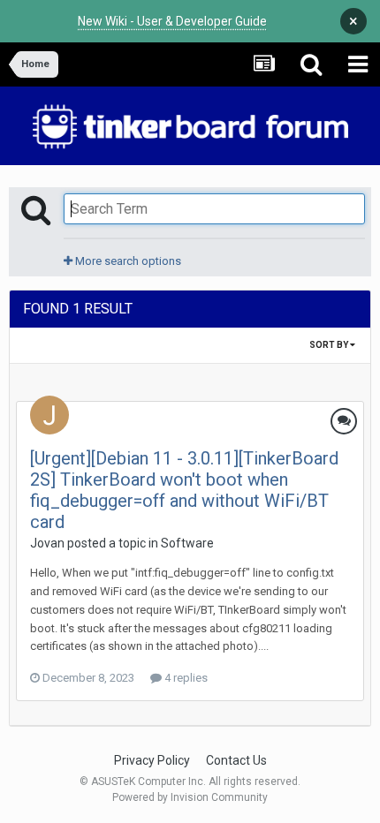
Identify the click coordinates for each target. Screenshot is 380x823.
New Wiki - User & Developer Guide (172, 21)
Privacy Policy (152, 760)
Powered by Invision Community (190, 797)
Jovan (47, 543)
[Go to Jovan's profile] (49, 415)
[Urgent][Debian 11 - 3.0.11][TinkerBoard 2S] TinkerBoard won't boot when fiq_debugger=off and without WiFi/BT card (184, 490)
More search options (126, 261)
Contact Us (236, 760)
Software (187, 543)
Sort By (329, 345)
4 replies (185, 677)
